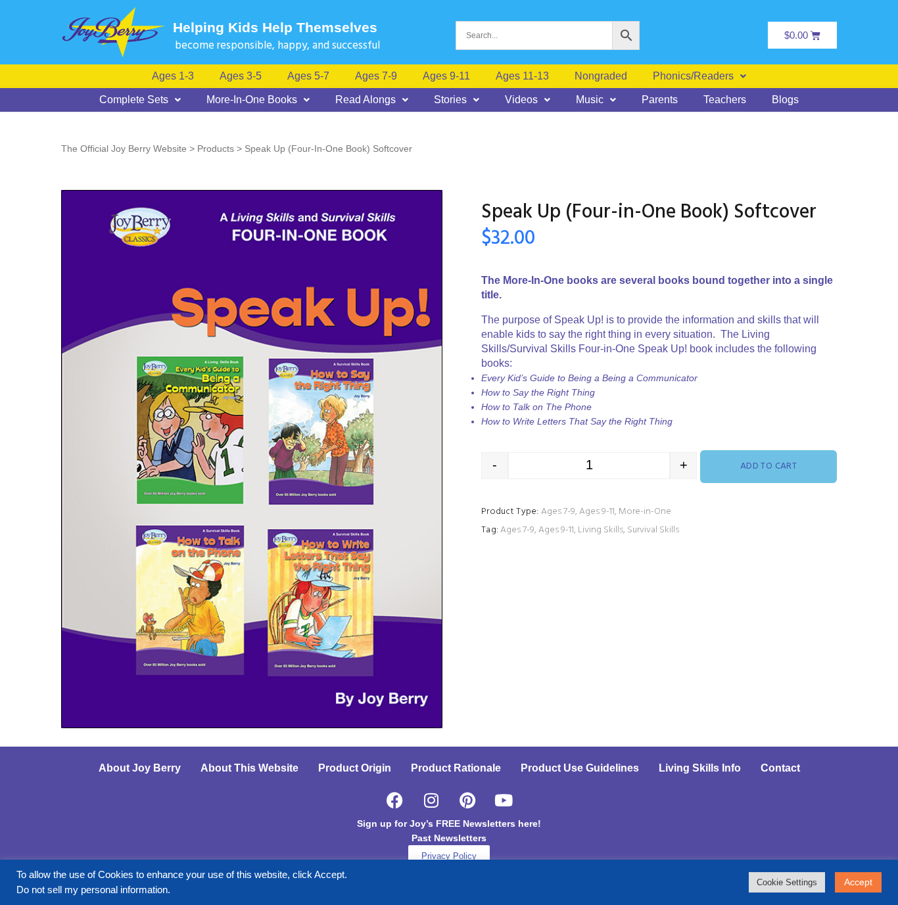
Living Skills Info (700, 768)
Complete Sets (133, 100)
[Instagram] (431, 799)
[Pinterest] (467, 799)
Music (589, 100)
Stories (450, 100)
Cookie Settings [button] (787, 882)
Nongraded (601, 76)
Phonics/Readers (693, 76)
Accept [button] (858, 882)
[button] (699, 76)
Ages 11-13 (522, 76)
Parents (660, 100)
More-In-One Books (251, 100)
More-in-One (645, 511)
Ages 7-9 (376, 76)
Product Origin (354, 768)
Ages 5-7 (308, 76)
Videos (521, 100)
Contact (780, 768)
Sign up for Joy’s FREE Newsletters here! (449, 823)
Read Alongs (365, 100)
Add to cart (768, 466)
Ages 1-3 (173, 76)
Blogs (785, 100)
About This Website (249, 768)
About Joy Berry (140, 768)
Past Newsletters (449, 838)
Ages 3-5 (241, 76)
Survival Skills (653, 530)
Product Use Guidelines (580, 768)
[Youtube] (503, 799)
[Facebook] (395, 799)
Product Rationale (456, 768)
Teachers (724, 100)
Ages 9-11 (446, 76)
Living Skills (600, 530)
